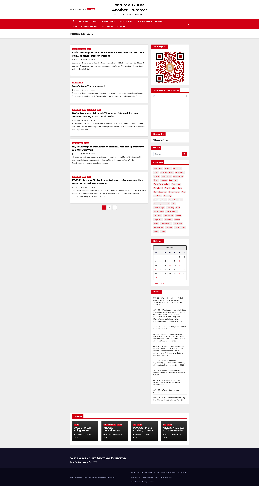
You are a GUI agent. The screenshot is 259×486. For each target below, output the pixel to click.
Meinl (178, 208)
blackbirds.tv (179, 172)
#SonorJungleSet (147, 477)
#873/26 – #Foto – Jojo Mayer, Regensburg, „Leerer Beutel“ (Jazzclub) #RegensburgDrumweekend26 (169, 363)
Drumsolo (164, 180)
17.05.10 (77, 154)
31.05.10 (77, 60)
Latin (173, 204)
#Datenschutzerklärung (113, 26)
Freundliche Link (170, 188)
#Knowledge (81, 49)
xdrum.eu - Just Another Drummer (98, 458)
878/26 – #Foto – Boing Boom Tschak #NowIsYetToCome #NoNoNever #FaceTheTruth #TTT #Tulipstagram (168, 300)
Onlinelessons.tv (171, 212)
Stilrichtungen (158, 227)
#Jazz (74, 49)
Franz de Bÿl (158, 188)
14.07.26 (168, 434)
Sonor (156, 223)
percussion (157, 216)
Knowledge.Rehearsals (161, 204)
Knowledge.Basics (160, 200)
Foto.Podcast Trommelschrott (88, 86)
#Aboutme (84, 21)
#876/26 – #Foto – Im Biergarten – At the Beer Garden (143, 430)
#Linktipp (168, 168)
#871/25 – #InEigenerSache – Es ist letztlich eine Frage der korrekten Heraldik (167, 382)
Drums (156, 180)
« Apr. (155, 284)
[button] (188, 24)
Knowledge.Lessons (175, 200)
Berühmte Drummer (166, 172)
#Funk (84, 109)
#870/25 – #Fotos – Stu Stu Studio (167, 390)
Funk (180, 188)
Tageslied (169, 227)
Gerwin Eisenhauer (160, 192)
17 (156, 269)
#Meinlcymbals (126, 21)
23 (184, 269)
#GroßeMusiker (77, 143)
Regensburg (158, 219)
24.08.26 (79, 434)
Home (133, 472)
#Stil (88, 49)
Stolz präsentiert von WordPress (80, 477)
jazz (183, 192)
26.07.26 (108, 434)
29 (179, 274)
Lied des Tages (159, 208)
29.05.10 (77, 90)
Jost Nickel (157, 196)
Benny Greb (177, 168)
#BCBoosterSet (150, 472)
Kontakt (152, 482)
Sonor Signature (166, 223)
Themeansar (111, 477)
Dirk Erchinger (178, 176)
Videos (163, 231)
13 (170, 265)
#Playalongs (91, 109)
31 (156, 278)
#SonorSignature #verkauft (151, 21)
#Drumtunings (108, 21)
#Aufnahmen (76, 109)
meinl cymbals (159, 212)
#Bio (95, 21)
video (156, 231)
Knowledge (168, 196)
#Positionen (111, 424)
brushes (156, 176)
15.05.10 (77, 187)
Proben (178, 216)
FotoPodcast (176, 184)
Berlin (156, 172)
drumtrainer (173, 180)
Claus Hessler (166, 176)
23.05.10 (77, 120)
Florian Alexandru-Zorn (161, 184)
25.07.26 (138, 434)
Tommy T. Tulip (89, 60)
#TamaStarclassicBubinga (85, 26)
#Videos (86, 143)
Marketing (170, 208)
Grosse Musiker (174, 192)
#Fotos (76, 424)
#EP (105, 424)
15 (179, 265)
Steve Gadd (178, 223)
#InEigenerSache (77, 82)
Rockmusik (168, 219)
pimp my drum (168, 216)
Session (177, 219)
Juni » (162, 284)
